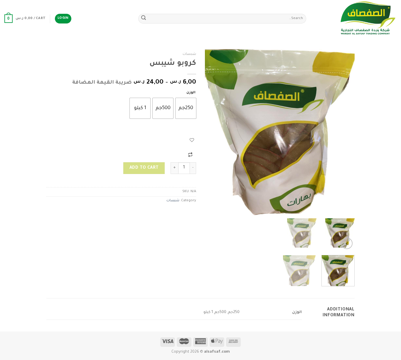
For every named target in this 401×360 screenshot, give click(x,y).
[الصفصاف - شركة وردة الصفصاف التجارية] (356, 18)
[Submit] (144, 19)
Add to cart (144, 168)
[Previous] (344, 132)
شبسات (189, 54)
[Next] (211, 132)
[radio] (186, 108)
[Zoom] (347, 243)
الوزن (191, 93)
